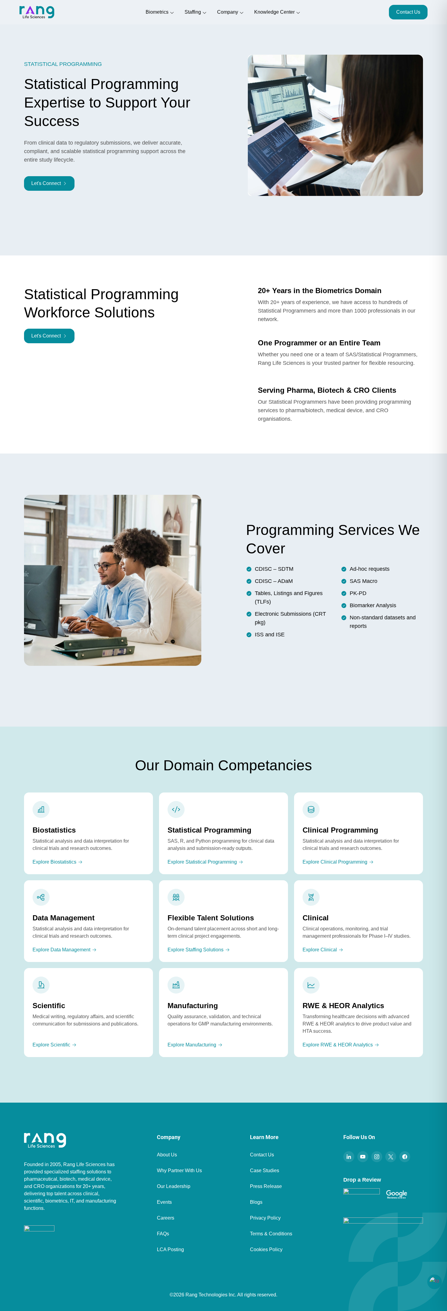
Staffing (193, 12)
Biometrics (157, 12)
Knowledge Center (274, 12)
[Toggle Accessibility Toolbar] (434, 1282)
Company (227, 12)
